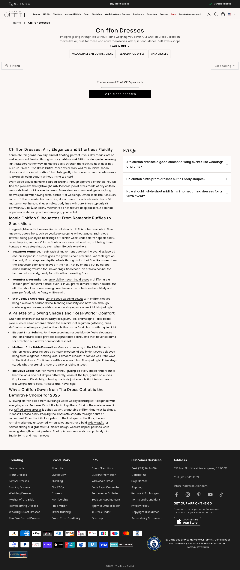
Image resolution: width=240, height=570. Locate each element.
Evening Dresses (19, 487)
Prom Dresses (18, 475)
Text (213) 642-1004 (144, 468)
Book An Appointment (190, 14)
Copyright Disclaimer (145, 512)
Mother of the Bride (21, 499)
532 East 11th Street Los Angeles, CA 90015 (200, 468)
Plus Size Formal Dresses (24, 518)
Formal (36, 14)
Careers (57, 493)
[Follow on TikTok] (221, 494)
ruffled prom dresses (27, 410)
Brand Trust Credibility (66, 518)
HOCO (46, 14)
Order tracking (61, 512)
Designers (138, 14)
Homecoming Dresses (23, 506)
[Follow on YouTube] (210, 494)
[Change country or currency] (231, 14)
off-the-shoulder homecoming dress (41, 199)
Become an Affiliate (105, 493)
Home (17, 23)
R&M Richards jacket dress (70, 186)
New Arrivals (16, 468)
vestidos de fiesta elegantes (93, 332)
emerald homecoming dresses (69, 279)
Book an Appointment (106, 499)
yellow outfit (96, 422)
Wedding (97, 14)
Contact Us (138, 475)
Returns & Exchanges (145, 493)
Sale (173, 14)
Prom (86, 14)
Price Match (59, 506)
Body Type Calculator (106, 487)
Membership (60, 499)
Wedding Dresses (20, 493)
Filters (15, 66)
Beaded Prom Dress (132, 54)
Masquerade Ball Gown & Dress (92, 54)
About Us (57, 468)
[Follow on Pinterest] (199, 494)
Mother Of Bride (73, 14)
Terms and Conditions (145, 499)
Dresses (164, 14)
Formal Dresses (19, 481)
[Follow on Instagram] (187, 494)
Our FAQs (58, 487)
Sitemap (97, 518)
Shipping (136, 487)
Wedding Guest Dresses (117, 14)
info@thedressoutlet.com (191, 486)
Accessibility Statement (147, 518)
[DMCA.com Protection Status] (121, 544)
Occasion (152, 14)
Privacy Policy (140, 506)
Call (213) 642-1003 (186, 477)
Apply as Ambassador (106, 506)
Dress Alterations (103, 468)
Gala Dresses (159, 54)
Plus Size (57, 14)
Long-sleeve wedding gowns (64, 299)
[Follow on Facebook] (176, 494)
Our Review (59, 475)
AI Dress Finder (101, 512)
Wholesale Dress (102, 481)
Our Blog (57, 481)
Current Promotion (104, 475)
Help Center (139, 481)
